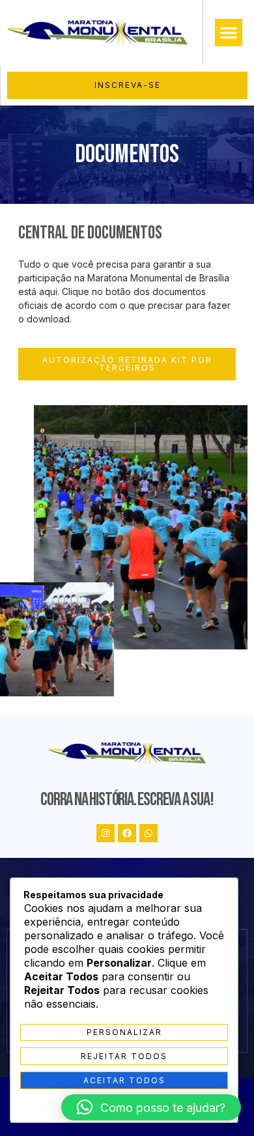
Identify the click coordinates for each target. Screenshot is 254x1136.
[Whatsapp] (148, 833)
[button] (228, 32)
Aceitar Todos (124, 1080)
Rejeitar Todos (124, 1056)
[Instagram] (105, 833)
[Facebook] (127, 833)
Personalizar (124, 1032)
